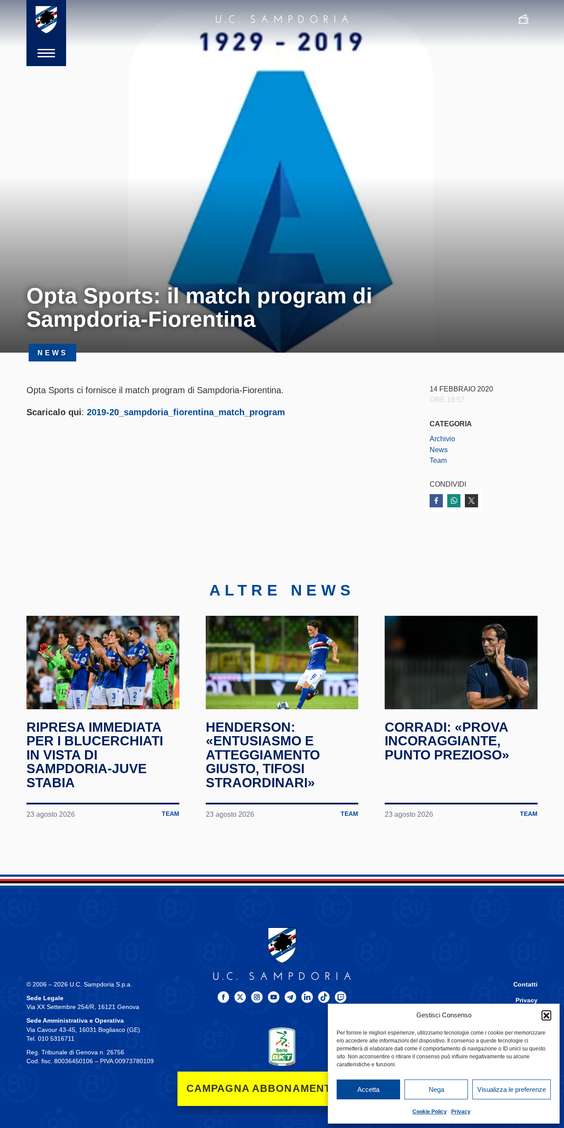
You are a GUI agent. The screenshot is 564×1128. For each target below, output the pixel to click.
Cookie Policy (429, 1112)
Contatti (525, 984)
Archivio (442, 439)
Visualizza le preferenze (511, 1089)
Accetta (368, 1089)
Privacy (461, 1112)
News (439, 450)
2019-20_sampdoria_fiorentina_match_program (186, 412)
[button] (546, 1015)
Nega (436, 1089)
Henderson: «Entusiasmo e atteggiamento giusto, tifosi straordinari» (263, 755)
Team (438, 460)
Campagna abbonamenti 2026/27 (282, 1088)
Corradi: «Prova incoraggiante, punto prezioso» (447, 741)
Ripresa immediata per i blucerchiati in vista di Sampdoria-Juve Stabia (94, 755)
